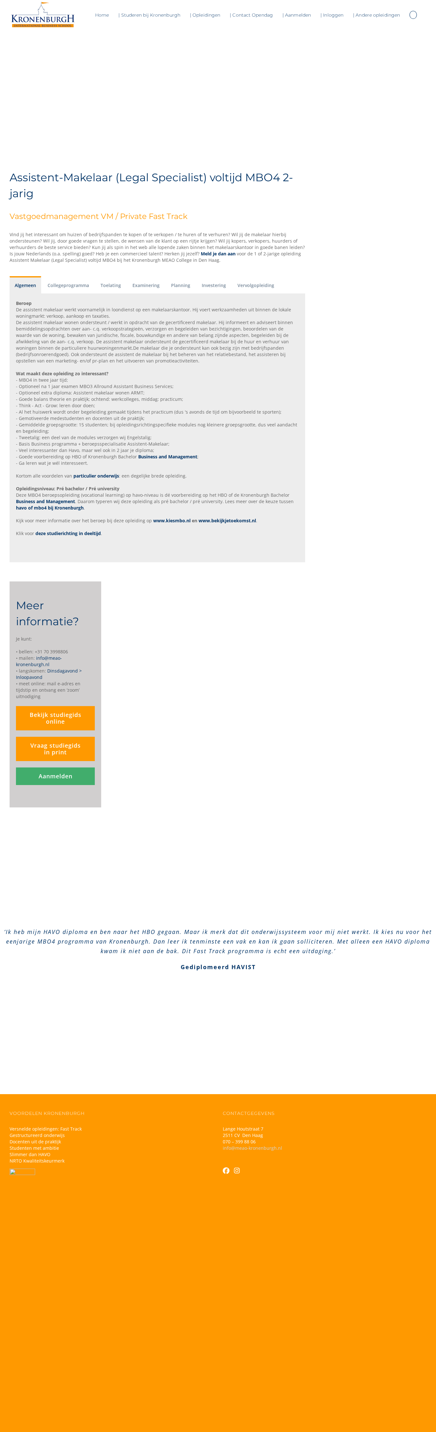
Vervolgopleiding (255, 285)
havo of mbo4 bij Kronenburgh (50, 508)
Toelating (111, 285)
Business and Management (167, 457)
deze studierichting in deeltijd (68, 533)
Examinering (146, 285)
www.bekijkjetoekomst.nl (227, 521)
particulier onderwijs (96, 476)
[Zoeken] (413, 15)
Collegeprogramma (68, 285)
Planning (180, 285)
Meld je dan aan (218, 254)
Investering (214, 285)
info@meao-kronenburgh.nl (252, 1148)
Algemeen (25, 285)
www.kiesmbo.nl (172, 521)
